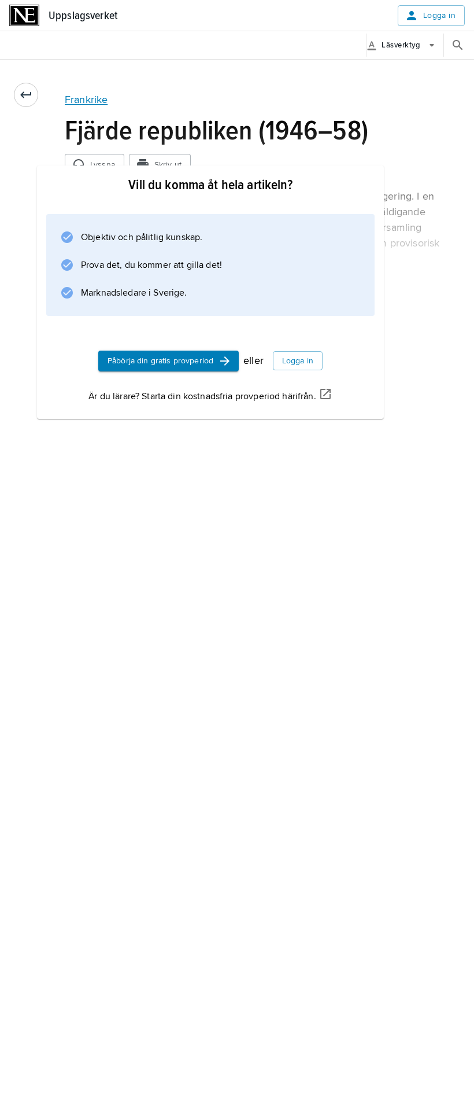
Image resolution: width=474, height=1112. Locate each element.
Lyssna (102, 165)
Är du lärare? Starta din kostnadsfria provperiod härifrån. (202, 396)
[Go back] (26, 95)
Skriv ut (168, 165)
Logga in (439, 15)
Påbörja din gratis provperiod (160, 361)
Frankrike (86, 99)
